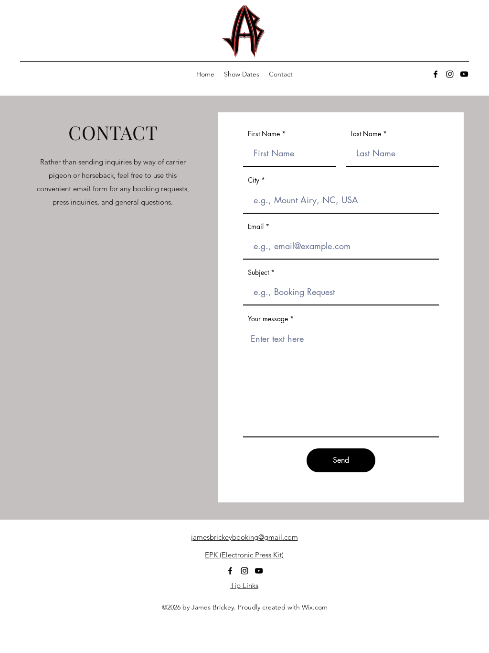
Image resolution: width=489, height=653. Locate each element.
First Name (264, 134)
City (253, 180)
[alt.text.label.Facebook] (435, 74)
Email (256, 226)
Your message (268, 319)
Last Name (366, 134)
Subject (258, 272)
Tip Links (244, 585)
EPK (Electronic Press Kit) (244, 554)
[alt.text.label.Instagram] (450, 74)
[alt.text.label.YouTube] (464, 74)
